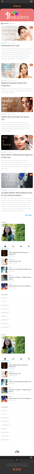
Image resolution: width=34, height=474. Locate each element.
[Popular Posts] (13, 246)
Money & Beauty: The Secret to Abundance (20, 286)
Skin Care (3, 43)
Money (10, 284)
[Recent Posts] (5, 246)
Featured (5, 305)
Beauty (10, 267)
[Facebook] (14, 6)
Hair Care (5, 309)
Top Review (6, 327)
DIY (9, 250)
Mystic (26, 466)
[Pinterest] (19, 6)
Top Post (5, 323)
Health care (6, 312)
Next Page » (29, 215)
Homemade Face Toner (10, 46)
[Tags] (29, 246)
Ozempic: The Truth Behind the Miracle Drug (20, 269)
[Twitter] (17, 6)
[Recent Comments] (21, 246)
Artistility (15, 466)
